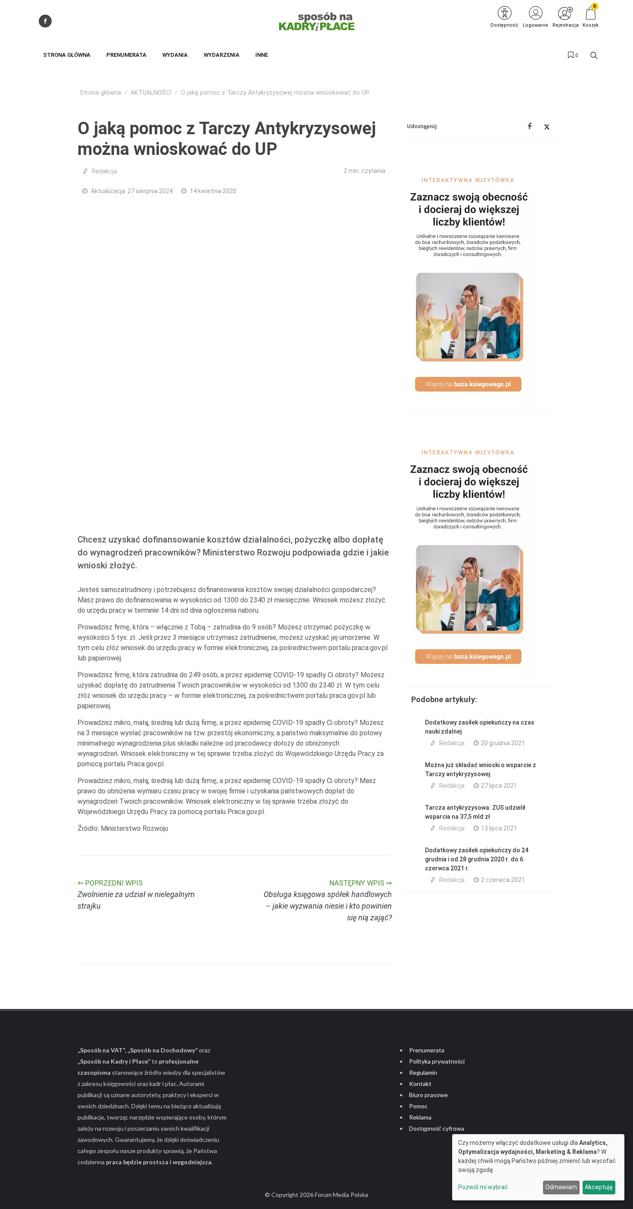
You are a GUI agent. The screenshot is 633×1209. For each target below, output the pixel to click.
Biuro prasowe (428, 1094)
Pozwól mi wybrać (483, 1187)
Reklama (420, 1117)
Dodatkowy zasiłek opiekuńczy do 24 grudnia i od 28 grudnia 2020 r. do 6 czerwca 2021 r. (476, 859)
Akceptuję (599, 1187)
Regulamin (423, 1072)
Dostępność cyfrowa (436, 1128)
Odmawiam (561, 1187)
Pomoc (418, 1106)
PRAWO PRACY (145, 511)
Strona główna (100, 92)
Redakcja (104, 171)
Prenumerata (426, 1050)
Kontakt (420, 1083)
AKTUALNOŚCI (150, 92)
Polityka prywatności (437, 1061)
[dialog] (538, 1167)
